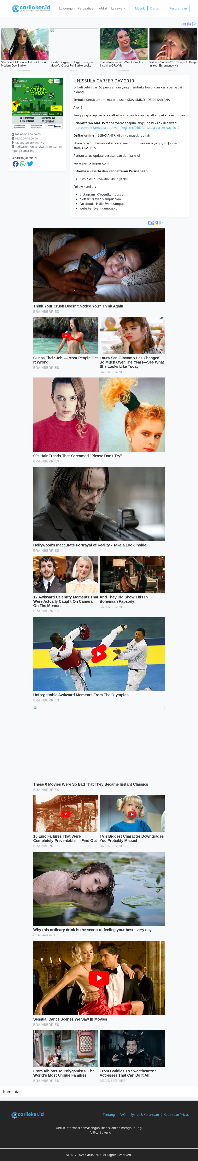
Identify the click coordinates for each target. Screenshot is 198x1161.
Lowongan (67, 8)
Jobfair (103, 8)
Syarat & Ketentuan (145, 1115)
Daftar (155, 8)
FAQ (123, 1115)
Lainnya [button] (117, 8)
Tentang (109, 1115)
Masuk (140, 8)
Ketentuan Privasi (176, 1115)
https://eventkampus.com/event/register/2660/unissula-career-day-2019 (126, 128)
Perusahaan (86, 8)
